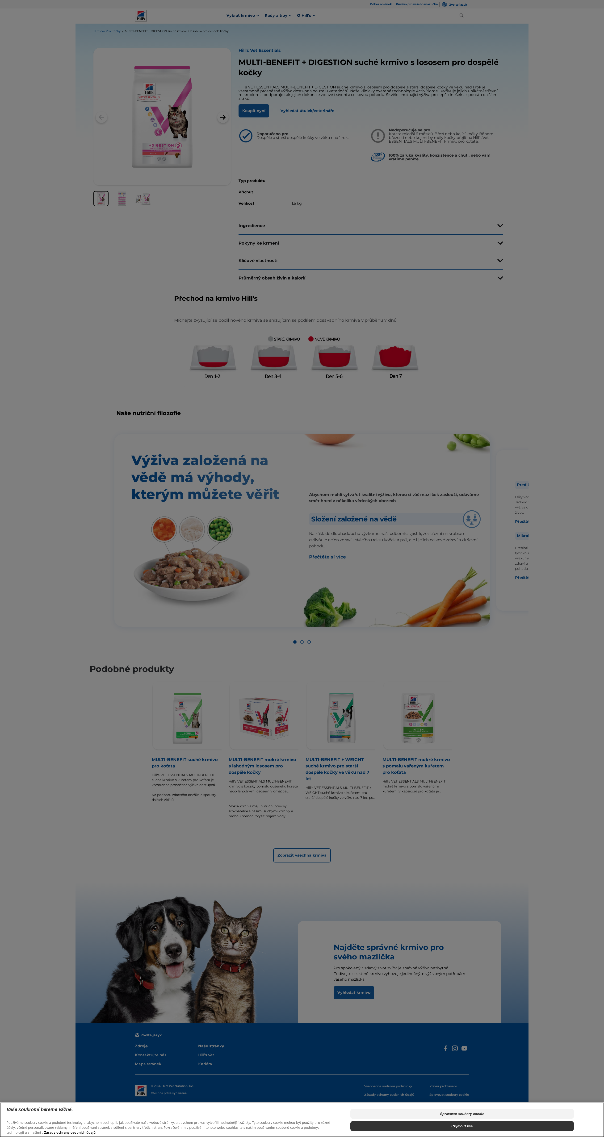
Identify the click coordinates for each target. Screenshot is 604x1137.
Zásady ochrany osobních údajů (70, 1132)
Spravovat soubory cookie (462, 1114)
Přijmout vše (462, 1126)
